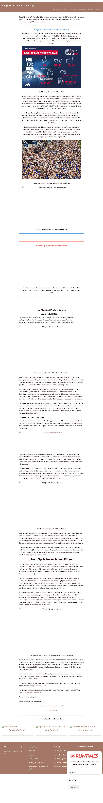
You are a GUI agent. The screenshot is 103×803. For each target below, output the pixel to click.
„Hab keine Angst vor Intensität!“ (30, 692)
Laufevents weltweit (73, 9)
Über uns (32, 755)
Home (52, 9)
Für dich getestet (60, 751)
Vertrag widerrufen (36, 763)
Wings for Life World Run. (39, 686)
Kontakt (32, 751)
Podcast (57, 747)
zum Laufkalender (51, 710)
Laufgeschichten (60, 9)
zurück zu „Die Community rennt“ (51, 706)
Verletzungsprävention (62, 759)
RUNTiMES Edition (61, 766)
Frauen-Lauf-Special (61, 755)
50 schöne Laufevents (62, 763)
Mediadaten (33, 759)
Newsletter (33, 747)
